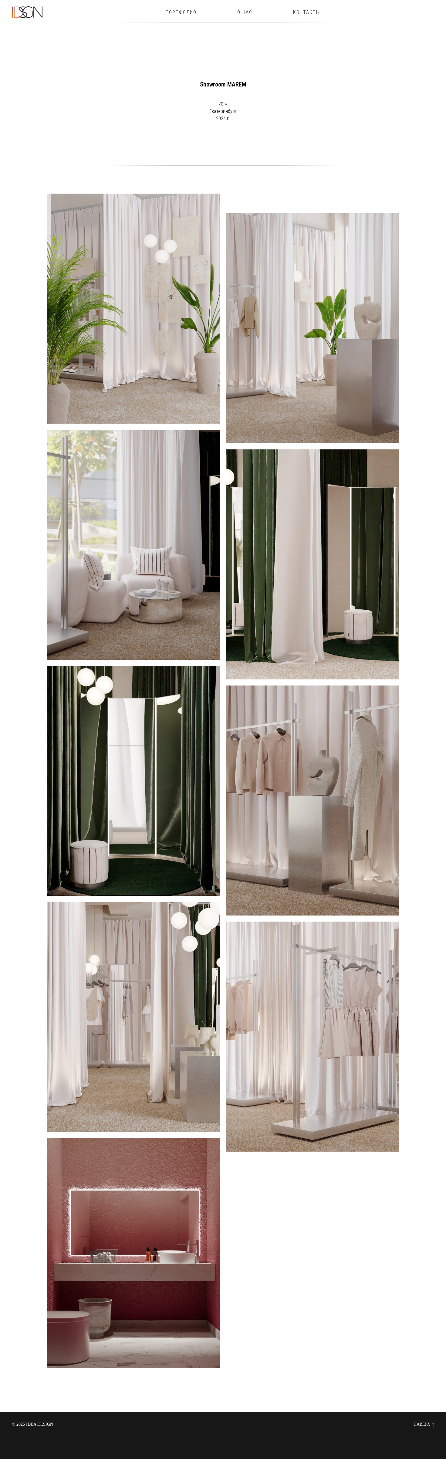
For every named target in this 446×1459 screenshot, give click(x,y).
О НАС (244, 12)
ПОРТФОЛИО (181, 12)
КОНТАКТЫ (306, 12)
